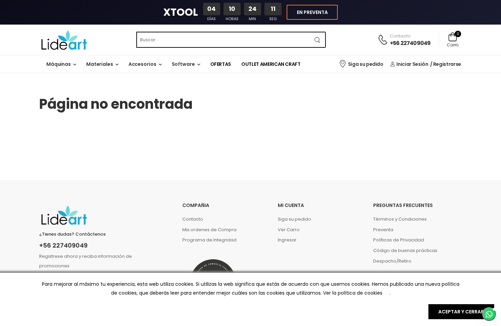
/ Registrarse (445, 64)
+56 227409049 (410, 43)
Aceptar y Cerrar (461, 311)
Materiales (99, 64)
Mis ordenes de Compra (209, 229)
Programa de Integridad (209, 240)
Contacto (192, 219)
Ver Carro (289, 229)
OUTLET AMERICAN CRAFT (271, 64)
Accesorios (142, 64)
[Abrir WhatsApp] (489, 314)
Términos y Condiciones (400, 219)
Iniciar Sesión (412, 64)
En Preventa (312, 12)
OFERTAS (220, 64)
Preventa (383, 229)
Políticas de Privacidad (398, 240)
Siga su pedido (365, 64)
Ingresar (287, 240)
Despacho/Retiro (392, 261)
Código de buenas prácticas (405, 250)
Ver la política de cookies (352, 293)
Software (183, 64)
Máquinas (58, 64)
